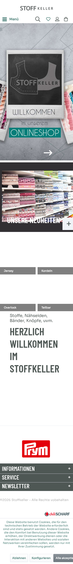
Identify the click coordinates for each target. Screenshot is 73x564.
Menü (14, 19)
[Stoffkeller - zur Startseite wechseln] (36, 8)
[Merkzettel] (48, 19)
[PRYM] (36, 449)
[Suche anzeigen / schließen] (37, 19)
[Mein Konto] (57, 19)
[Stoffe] (36, 91)
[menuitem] (10, 19)
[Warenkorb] (67, 19)
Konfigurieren (41, 558)
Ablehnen (19, 558)
